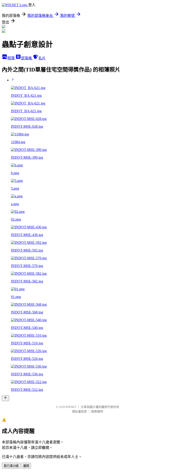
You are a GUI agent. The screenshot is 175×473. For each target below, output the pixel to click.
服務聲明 (97, 411)
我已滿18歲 (11, 466)
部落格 (27, 58)
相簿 (11, 58)
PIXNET (71, 407)
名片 (42, 58)
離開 (26, 466)
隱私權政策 (79, 411)
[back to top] (5, 398)
